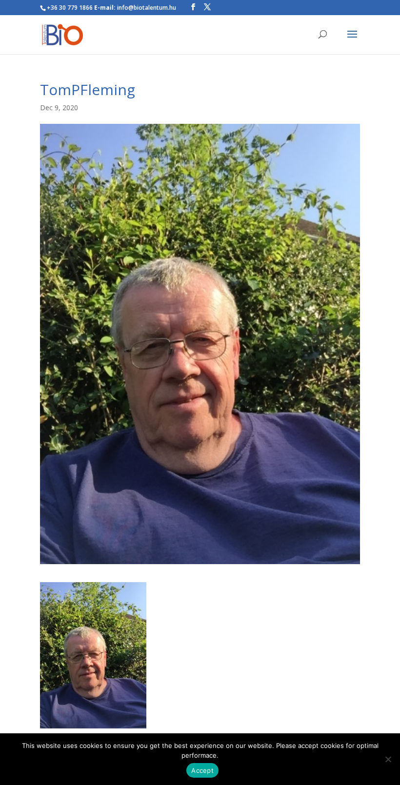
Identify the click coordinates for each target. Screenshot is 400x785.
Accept (202, 770)
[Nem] (388, 759)
